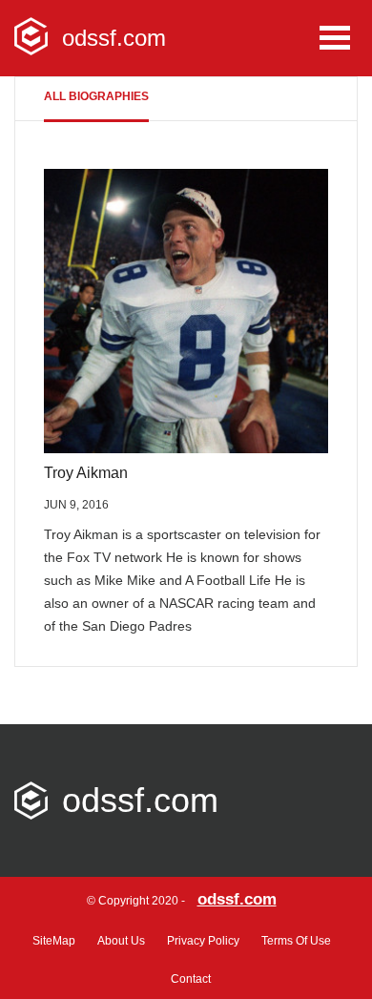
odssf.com (237, 899)
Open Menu (335, 37)
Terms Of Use (296, 940)
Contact (191, 979)
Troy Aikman (86, 473)
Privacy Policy (203, 940)
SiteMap (53, 940)
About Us (121, 940)
